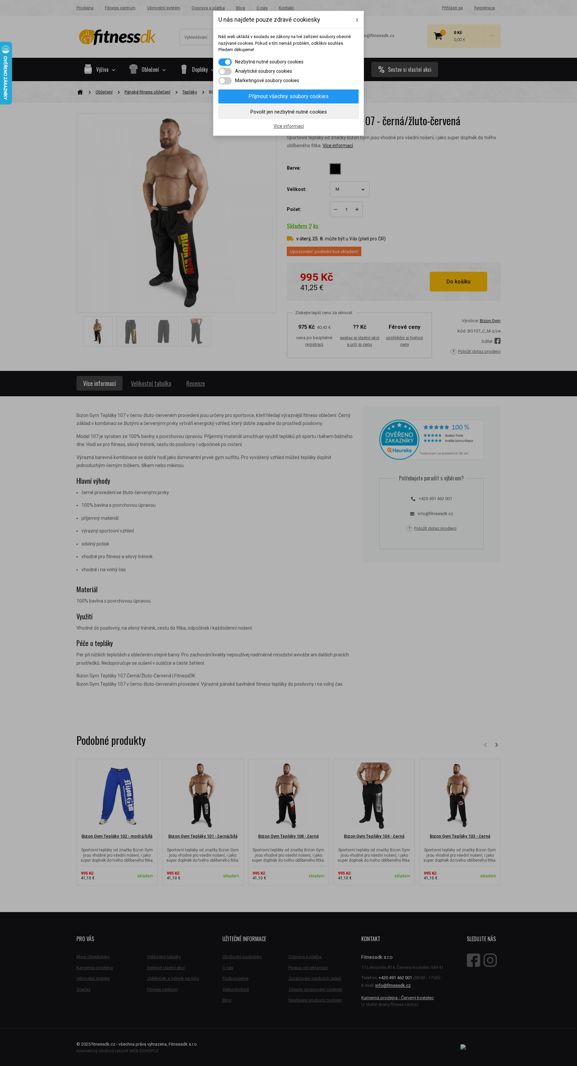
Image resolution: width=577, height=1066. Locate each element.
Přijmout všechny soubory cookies (288, 96)
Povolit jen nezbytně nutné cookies (288, 112)
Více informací (288, 126)
